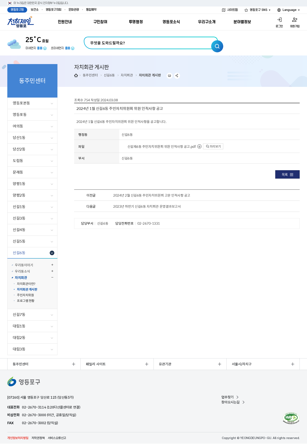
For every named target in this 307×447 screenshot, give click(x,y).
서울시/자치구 (242, 364)
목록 (285, 174)
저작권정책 (38, 438)
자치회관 (127, 75)
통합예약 (91, 10)
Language (290, 10)
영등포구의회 (53, 10)
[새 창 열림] (291, 418)
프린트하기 (169, 76)
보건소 (35, 10)
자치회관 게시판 (150, 75)
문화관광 (74, 10)
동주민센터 (90, 75)
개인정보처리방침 (17, 438)
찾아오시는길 (230, 402)
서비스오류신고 (57, 438)
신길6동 (109, 75)
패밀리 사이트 (96, 364)
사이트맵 (232, 10)
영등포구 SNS (258, 10)
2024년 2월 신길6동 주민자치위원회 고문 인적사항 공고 (151, 195)
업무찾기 (227, 397)
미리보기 (215, 146)
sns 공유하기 (177, 76)
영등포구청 (17, 10)
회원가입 (295, 26)
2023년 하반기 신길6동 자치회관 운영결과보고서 (147, 206)
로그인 (279, 26)
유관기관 (165, 364)
